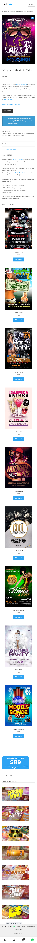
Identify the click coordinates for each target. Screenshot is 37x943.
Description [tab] (5, 144)
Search (14, 940)
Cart (21, 938)
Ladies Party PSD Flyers (17, 135)
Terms (18, 926)
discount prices (8, 99)
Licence (23, 926)
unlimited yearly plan (20, 173)
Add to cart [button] (18, 259)
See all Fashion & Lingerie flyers (11, 104)
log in (29, 121)
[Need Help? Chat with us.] (14, 927)
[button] (32, 18)
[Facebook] (3, 927)
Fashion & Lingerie (21, 84)
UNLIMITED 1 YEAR (19, 121)
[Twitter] (5, 927)
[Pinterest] (11, 927)
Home (5, 11)
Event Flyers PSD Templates (15, 11)
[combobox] (18, 781)
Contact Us (18, 929)
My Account (4, 940)
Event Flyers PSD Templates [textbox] (18, 781)
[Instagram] (8, 927)
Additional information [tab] (9, 149)
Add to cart (7, 110)
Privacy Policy (31, 926)
